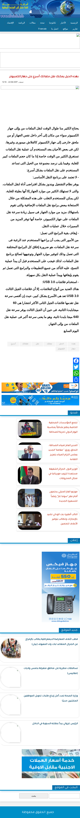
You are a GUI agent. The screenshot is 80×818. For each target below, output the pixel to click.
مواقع (65, 29)
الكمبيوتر (61, 349)
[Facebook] (40, 361)
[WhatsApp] (40, 373)
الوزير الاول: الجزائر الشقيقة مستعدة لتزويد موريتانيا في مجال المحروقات (63, 474)
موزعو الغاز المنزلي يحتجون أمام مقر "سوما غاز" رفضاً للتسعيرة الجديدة (63, 497)
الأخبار (63, 23)
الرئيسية (74, 23)
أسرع (13, 344)
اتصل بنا (54, 29)
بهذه (73, 344)
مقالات (33, 23)
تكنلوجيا (52, 23)
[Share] (40, 379)
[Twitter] (40, 367)
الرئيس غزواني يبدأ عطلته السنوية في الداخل (55, 724)
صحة (42, 23)
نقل (37, 344)
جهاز (73, 349)
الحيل (61, 344)
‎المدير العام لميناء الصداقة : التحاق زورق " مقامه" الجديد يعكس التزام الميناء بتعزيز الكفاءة (62, 452)
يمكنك (49, 344)
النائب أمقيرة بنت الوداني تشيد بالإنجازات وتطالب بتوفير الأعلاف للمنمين (62, 519)
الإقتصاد (10, 23)
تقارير (75, 29)
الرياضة (21, 23)
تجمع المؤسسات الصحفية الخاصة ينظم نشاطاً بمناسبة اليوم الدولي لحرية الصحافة (62, 428)
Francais (42, 29)
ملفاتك (25, 344)
